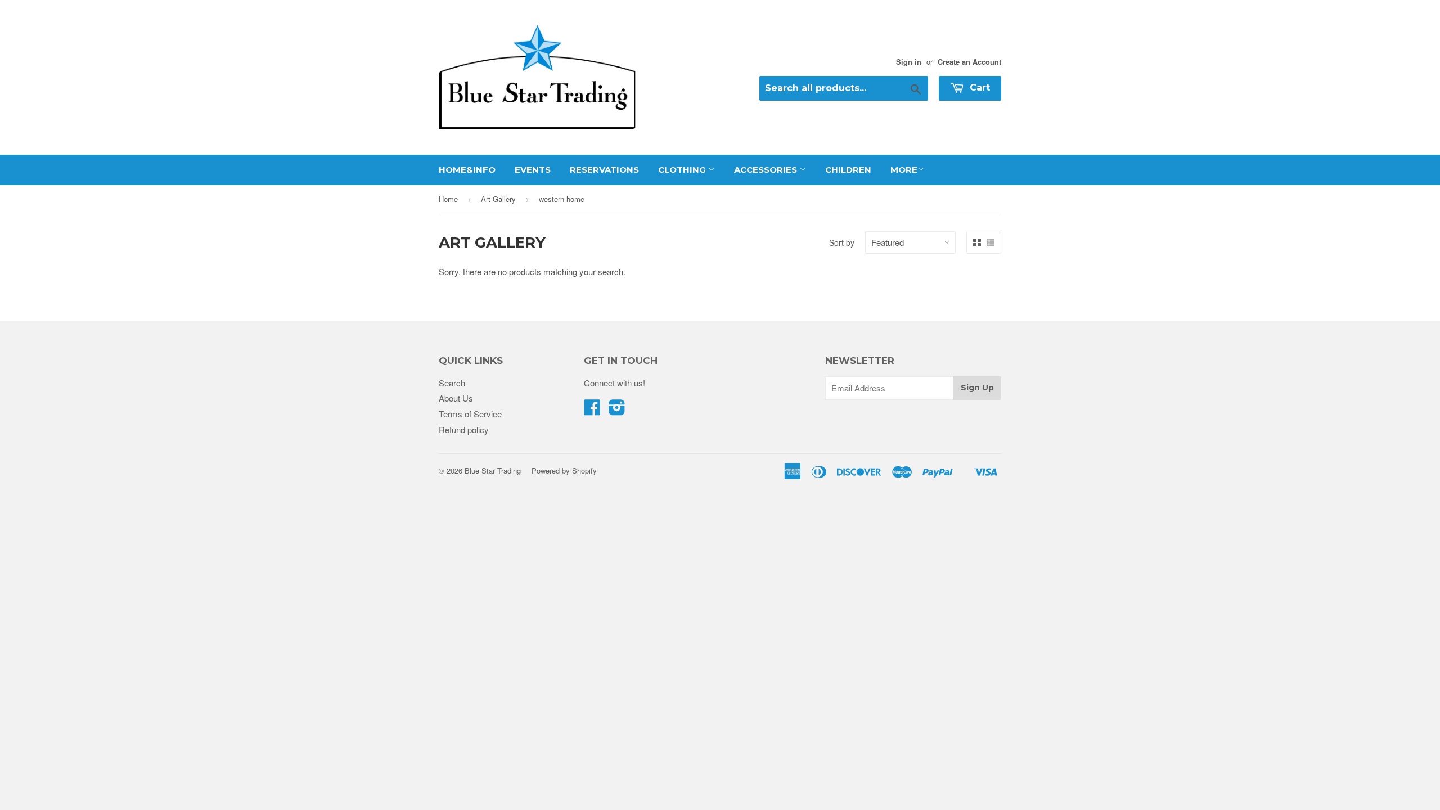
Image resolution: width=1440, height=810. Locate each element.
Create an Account (969, 62)
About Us (456, 398)
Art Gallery (498, 199)
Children (848, 169)
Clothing (683, 169)
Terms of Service (470, 414)
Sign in (908, 62)
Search (452, 383)
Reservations (604, 169)
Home (448, 199)
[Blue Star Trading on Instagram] (617, 410)
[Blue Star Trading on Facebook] (592, 410)
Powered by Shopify (564, 470)
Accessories (766, 169)
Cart (978, 87)
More (903, 169)
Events (533, 169)
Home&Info (467, 169)
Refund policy (464, 429)
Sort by (841, 242)
